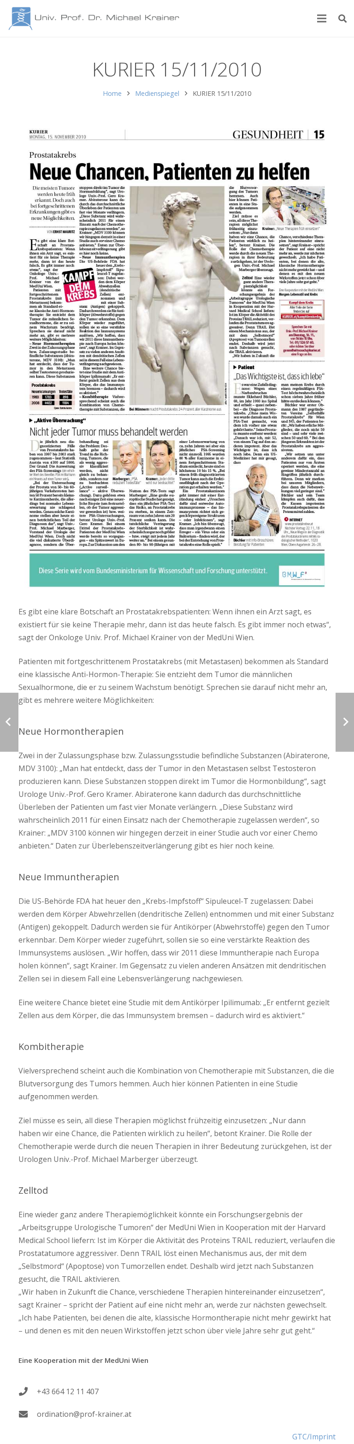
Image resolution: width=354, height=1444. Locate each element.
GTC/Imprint (314, 1437)
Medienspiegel (157, 93)
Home (112, 93)
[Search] (342, 18)
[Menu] (322, 18)
